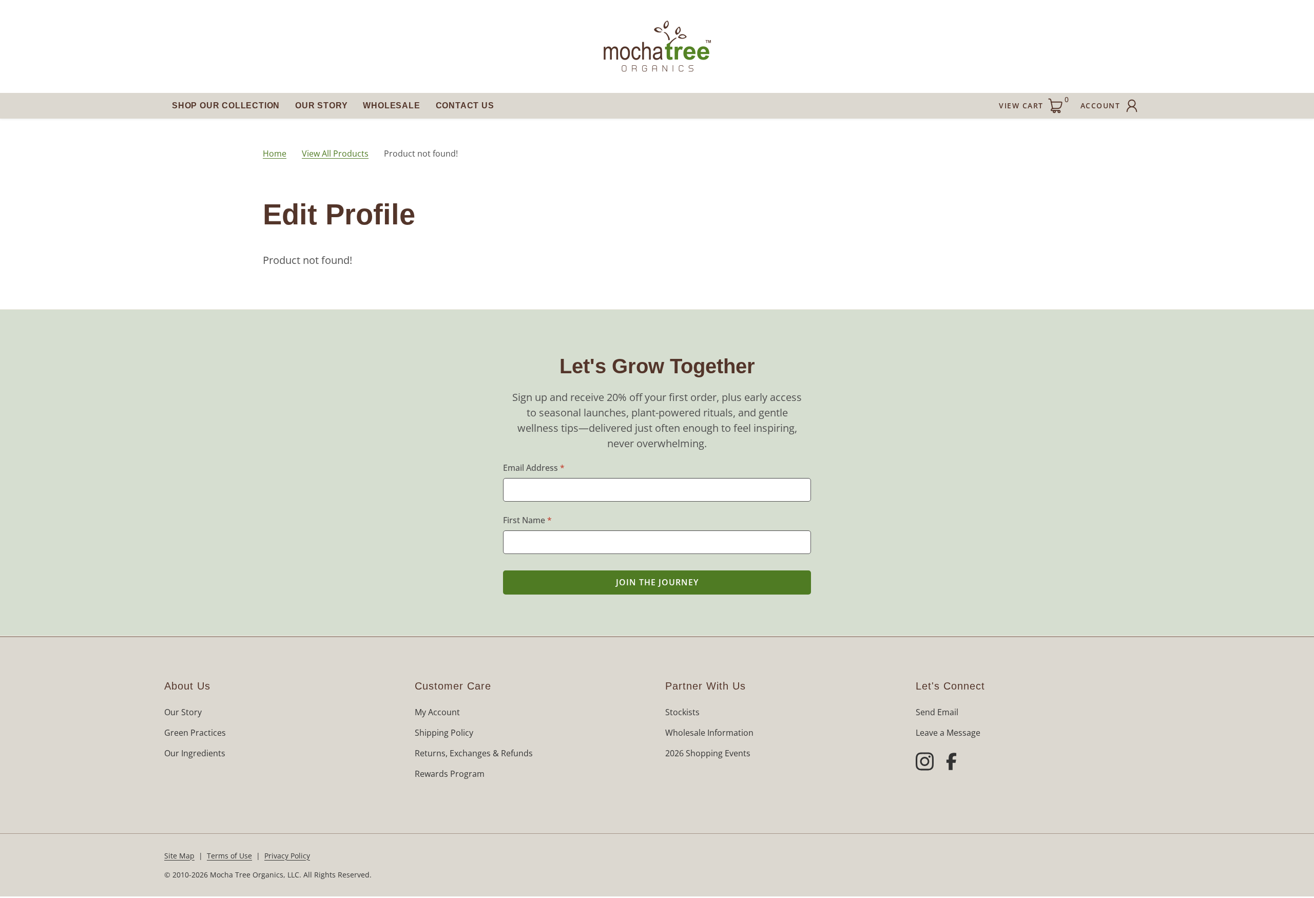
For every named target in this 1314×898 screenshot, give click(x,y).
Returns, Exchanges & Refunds (474, 753)
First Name (527, 520)
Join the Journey (657, 582)
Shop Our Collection (226, 105)
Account (1100, 105)
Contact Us (465, 105)
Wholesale (391, 105)
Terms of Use (229, 856)
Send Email (937, 712)
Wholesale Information (709, 732)
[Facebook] (951, 763)
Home (274, 153)
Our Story (321, 105)
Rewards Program (450, 773)
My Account (437, 712)
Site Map (179, 856)
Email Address (534, 467)
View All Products (335, 153)
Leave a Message (948, 732)
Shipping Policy (444, 732)
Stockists (682, 712)
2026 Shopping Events (707, 753)
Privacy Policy (287, 856)
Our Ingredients (194, 753)
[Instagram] (925, 763)
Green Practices (195, 732)
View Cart (1034, 102)
